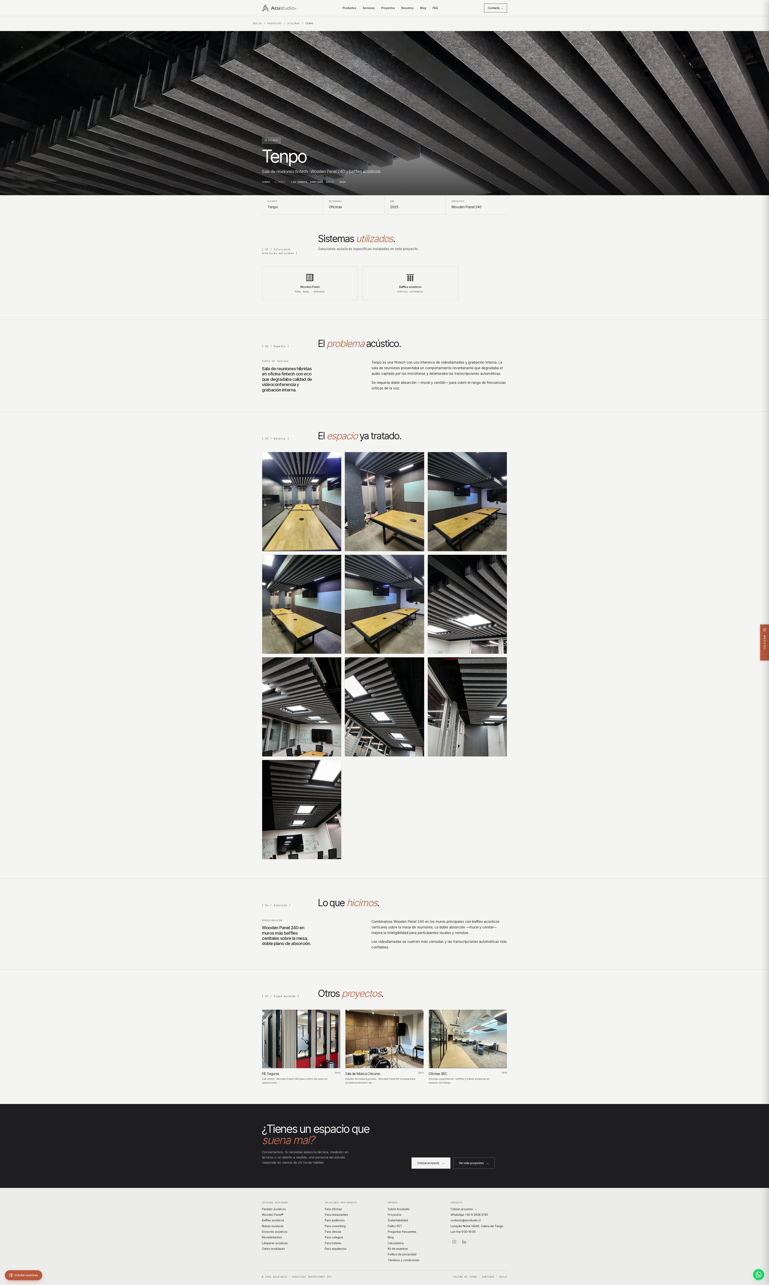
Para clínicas (333, 1231)
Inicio (257, 23)
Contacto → (495, 8)
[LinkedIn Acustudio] (464, 1241)
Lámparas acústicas (275, 1243)
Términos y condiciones (403, 1260)
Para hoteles (333, 1243)
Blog (423, 8)
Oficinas (293, 23)
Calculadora (396, 1243)
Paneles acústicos (274, 1209)
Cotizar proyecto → (464, 1209)
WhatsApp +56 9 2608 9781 (469, 1214)
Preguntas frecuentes (402, 1231)
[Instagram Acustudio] (454, 1241)
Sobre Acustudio (399, 1209)
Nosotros (407, 8)
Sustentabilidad (398, 1220)
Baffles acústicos (273, 1220)
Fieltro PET (395, 1226)
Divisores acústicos (274, 1231)
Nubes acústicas (273, 1226)
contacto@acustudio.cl (466, 1220)
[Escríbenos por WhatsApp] (758, 1274)
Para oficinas (333, 1209)
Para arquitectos (335, 1248)
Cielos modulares (273, 1248)
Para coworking (335, 1226)
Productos (349, 8)
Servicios (369, 8)
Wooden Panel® (273, 1214)
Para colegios (334, 1237)
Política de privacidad (402, 1254)
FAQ (435, 8)
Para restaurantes (336, 1214)
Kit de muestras (398, 1248)
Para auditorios (335, 1220)
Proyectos (388, 8)
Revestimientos (272, 1237)
